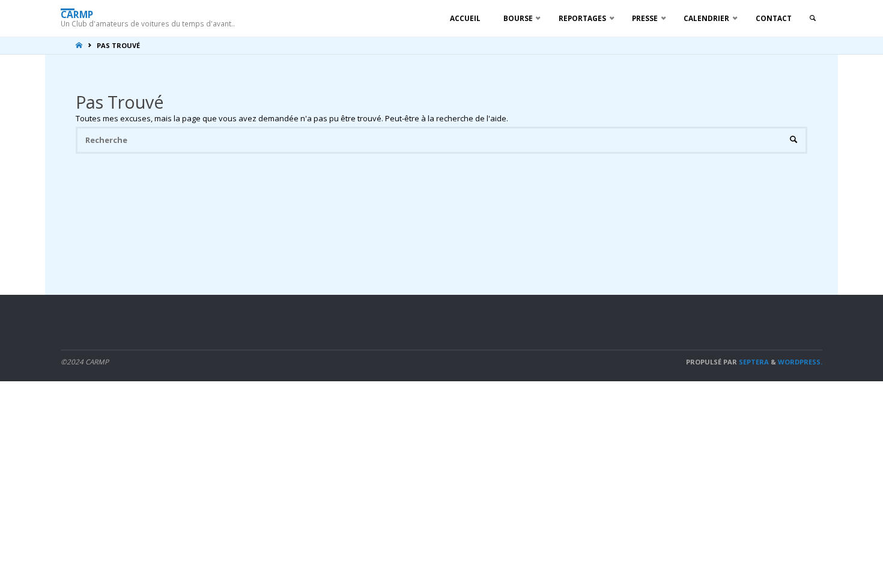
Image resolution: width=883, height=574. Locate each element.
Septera (753, 361)
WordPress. (800, 361)
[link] (812, 18)
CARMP (77, 14)
